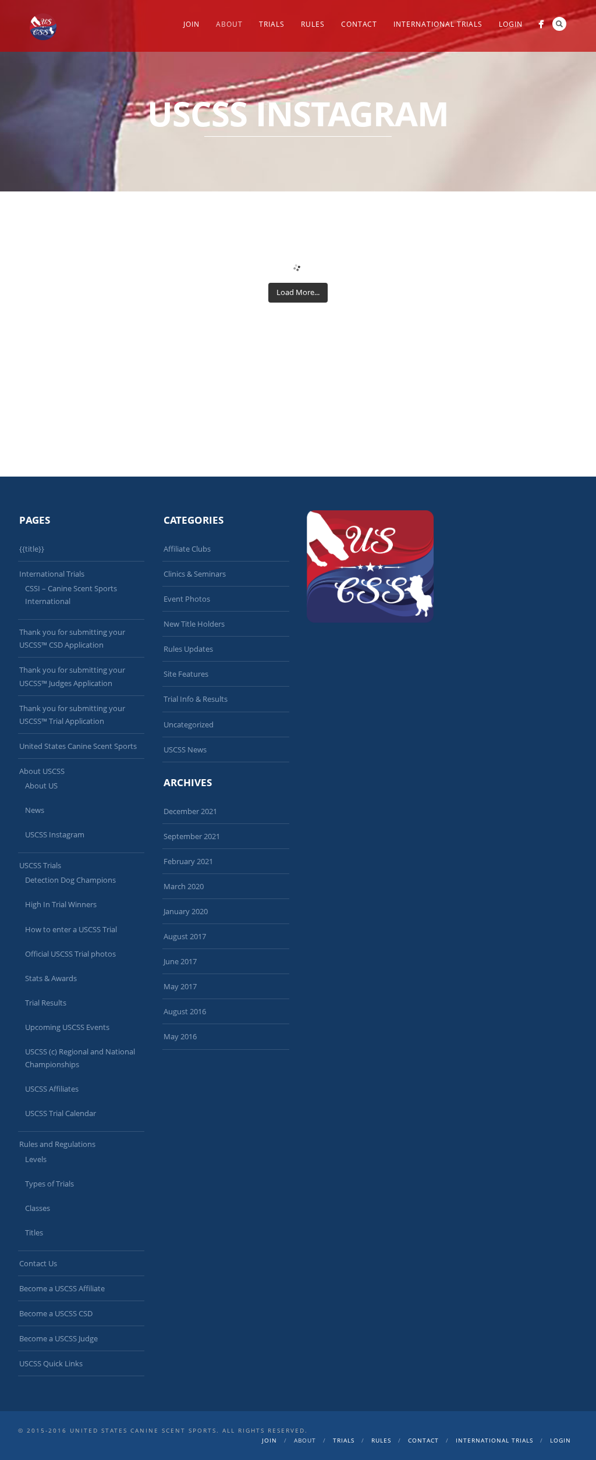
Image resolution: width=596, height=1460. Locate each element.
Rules (313, 24)
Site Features (186, 674)
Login (511, 24)
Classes (37, 1208)
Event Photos (187, 599)
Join (191, 24)
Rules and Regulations (57, 1144)
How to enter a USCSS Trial (71, 929)
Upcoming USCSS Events (67, 1027)
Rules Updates (188, 649)
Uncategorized (189, 724)
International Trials (438, 24)
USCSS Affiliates (52, 1089)
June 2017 (180, 961)
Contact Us (38, 1263)
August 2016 (185, 1011)
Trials (272, 24)
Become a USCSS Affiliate (62, 1288)
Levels (36, 1159)
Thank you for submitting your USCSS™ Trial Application (72, 714)
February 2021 (188, 861)
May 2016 (180, 1036)
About (229, 24)
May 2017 (180, 986)
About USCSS (42, 771)
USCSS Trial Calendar (60, 1113)
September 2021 (192, 836)
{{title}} (31, 548)
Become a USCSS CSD (56, 1313)
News (34, 810)
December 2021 (190, 811)
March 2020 (184, 886)
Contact (359, 24)
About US (41, 785)
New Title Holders (194, 624)
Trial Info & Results (196, 699)
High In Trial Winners (61, 904)
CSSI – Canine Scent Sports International (71, 594)
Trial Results (45, 1002)
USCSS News (185, 749)
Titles (34, 1232)
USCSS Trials (40, 865)
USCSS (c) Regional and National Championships (80, 1058)
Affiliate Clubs (187, 548)
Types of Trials (49, 1183)
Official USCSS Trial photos (70, 954)
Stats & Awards (51, 978)
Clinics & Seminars (195, 574)
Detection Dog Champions (70, 880)
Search (559, 24)
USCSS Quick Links (51, 1363)
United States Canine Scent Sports (78, 746)
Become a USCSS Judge (58, 1338)
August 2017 (185, 936)
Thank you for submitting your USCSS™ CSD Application (72, 638)
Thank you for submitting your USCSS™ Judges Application (72, 676)
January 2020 (186, 911)
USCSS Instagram (54, 834)
